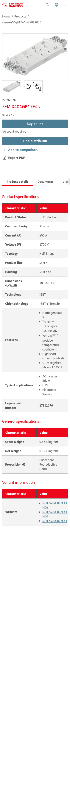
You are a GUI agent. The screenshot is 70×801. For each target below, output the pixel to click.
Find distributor (35, 140)
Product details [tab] (18, 181)
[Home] (12, 4)
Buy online (35, 123)
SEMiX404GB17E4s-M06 (55, 514)
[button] (56, 5)
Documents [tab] (46, 181)
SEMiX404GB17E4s (54, 521)
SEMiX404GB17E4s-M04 (55, 505)
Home (6, 16)
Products (20, 16)
